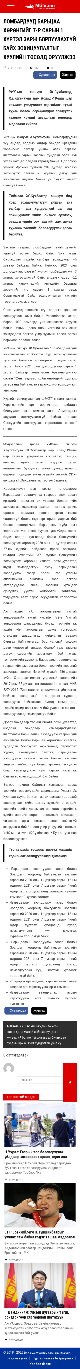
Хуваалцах (46, 75)
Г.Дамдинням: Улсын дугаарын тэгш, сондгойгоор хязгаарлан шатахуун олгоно (36, 1317)
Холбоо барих (40, 1364)
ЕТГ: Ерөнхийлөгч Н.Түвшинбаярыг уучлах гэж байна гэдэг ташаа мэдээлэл (39, 1234)
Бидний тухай (17, 1358)
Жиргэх (67, 75)
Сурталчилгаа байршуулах (52, 1358)
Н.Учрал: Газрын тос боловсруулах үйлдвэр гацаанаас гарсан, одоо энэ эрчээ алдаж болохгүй (35, 1157)
